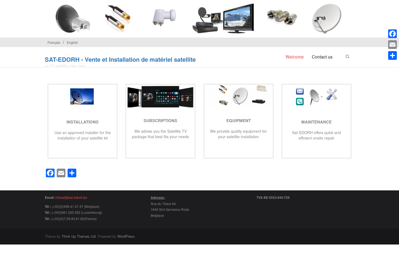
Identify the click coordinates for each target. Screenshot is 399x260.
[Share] (392, 55)
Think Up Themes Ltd (79, 236)
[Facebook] (392, 33)
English (72, 42)
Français (53, 42)
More (80, 146)
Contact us (322, 57)
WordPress (126, 236)
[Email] (392, 44)
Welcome (295, 57)
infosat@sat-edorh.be (71, 197)
